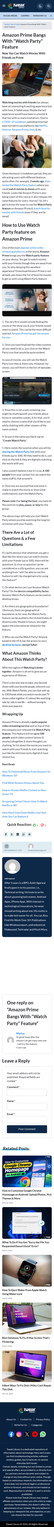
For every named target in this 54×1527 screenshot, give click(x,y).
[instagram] (19, 1433)
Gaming (25, 15)
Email (11, 1114)
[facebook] (6, 834)
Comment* (13, 1087)
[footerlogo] (27, 1410)
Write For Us (20, 1425)
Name (11, 1101)
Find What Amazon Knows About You (23, 782)
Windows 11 (40, 15)
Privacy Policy (43, 1419)
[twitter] (12, 834)
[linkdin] (17, 834)
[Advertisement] (27, 967)
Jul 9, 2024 (18, 850)
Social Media (10, 15)
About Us (11, 1419)
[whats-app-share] (23, 834)
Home (6, 24)
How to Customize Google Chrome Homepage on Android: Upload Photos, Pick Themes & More (27, 1194)
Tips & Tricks (14, 24)
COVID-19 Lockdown (14, 121)
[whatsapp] (43, 1433)
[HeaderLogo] (16, 6)
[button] (40, 6)
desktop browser (11, 644)
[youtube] (35, 1433)
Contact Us (26, 1419)
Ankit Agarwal (41, 850)
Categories (36, 1425)
